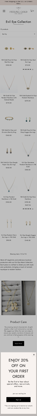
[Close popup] (34, 354)
